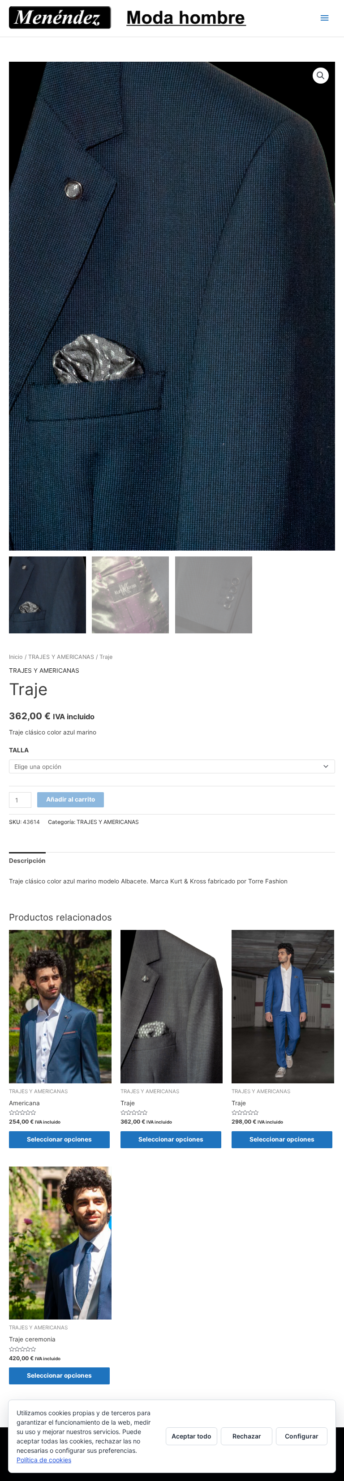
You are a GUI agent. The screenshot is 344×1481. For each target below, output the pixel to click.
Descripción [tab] (27, 860)
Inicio (16, 657)
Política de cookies (44, 1460)
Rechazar (246, 1436)
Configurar (301, 1436)
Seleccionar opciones (59, 1139)
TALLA (19, 750)
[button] (321, 76)
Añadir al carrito (70, 799)
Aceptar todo (191, 1436)
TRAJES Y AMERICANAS (61, 657)
